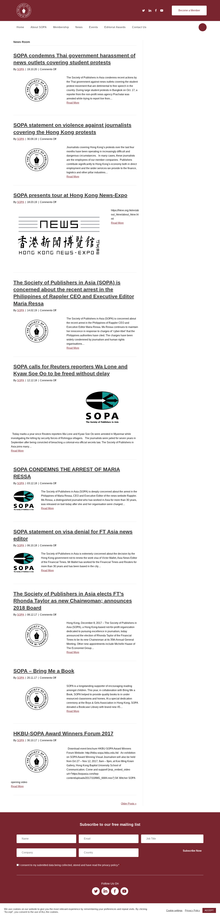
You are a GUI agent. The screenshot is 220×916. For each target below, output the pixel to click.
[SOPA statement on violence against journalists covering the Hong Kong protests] (36, 159)
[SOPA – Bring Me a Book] (36, 698)
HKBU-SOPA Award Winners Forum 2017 (63, 733)
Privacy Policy (192, 910)
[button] (189, 10)
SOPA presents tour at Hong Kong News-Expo (70, 195)
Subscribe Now (192, 850)
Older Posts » (128, 803)
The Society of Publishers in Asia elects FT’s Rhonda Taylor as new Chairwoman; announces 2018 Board (72, 601)
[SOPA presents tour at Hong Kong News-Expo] (59, 235)
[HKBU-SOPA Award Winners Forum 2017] (36, 760)
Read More (73, 102)
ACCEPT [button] (209, 910)
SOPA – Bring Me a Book (43, 671)
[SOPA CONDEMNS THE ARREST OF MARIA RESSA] (24, 500)
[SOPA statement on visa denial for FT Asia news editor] (24, 562)
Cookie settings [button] (174, 910)
